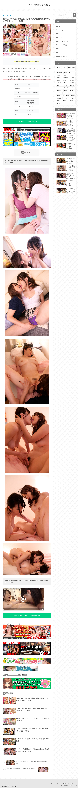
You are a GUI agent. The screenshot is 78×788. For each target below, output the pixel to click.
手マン (15, 674)
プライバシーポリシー (56, 783)
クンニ (10, 674)
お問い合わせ (66, 783)
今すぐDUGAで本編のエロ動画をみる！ (26, 615)
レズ (5, 674)
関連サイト (74, 783)
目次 (26, 152)
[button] (74, 15)
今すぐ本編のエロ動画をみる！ (26, 121)
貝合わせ (25, 674)
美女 (20, 674)
